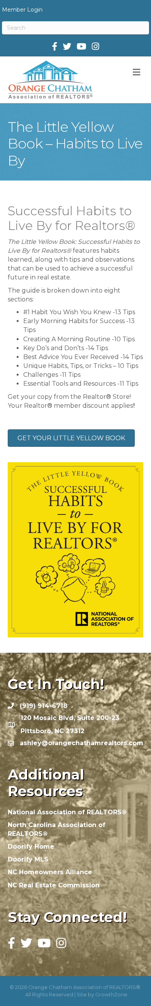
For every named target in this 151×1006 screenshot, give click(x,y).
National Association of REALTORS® (67, 812)
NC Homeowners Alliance (50, 872)
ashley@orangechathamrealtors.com (81, 743)
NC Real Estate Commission (54, 885)
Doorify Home (31, 846)
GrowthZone (111, 994)
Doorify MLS (28, 859)
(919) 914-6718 (43, 706)
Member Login (22, 9)
